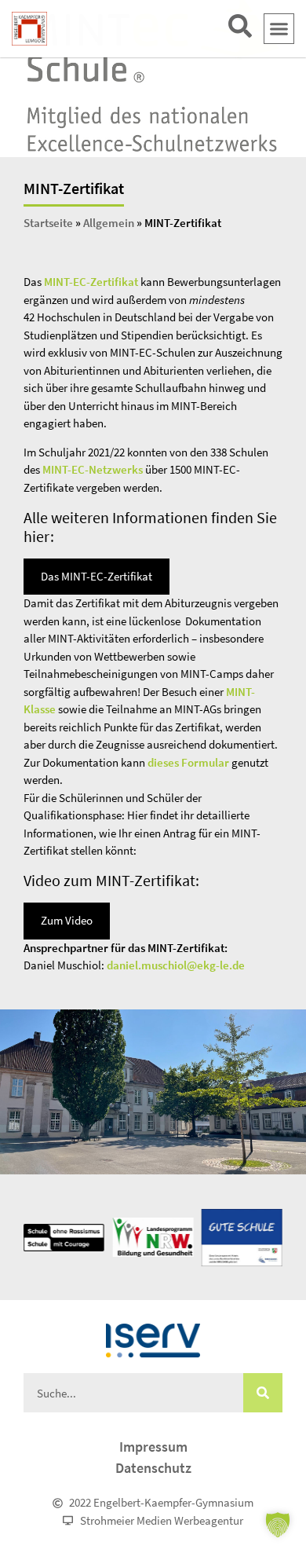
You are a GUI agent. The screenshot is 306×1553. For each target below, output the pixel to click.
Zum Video (67, 920)
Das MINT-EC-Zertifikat (96, 576)
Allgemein (108, 222)
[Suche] (262, 1392)
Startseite (48, 222)
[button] (279, 29)
